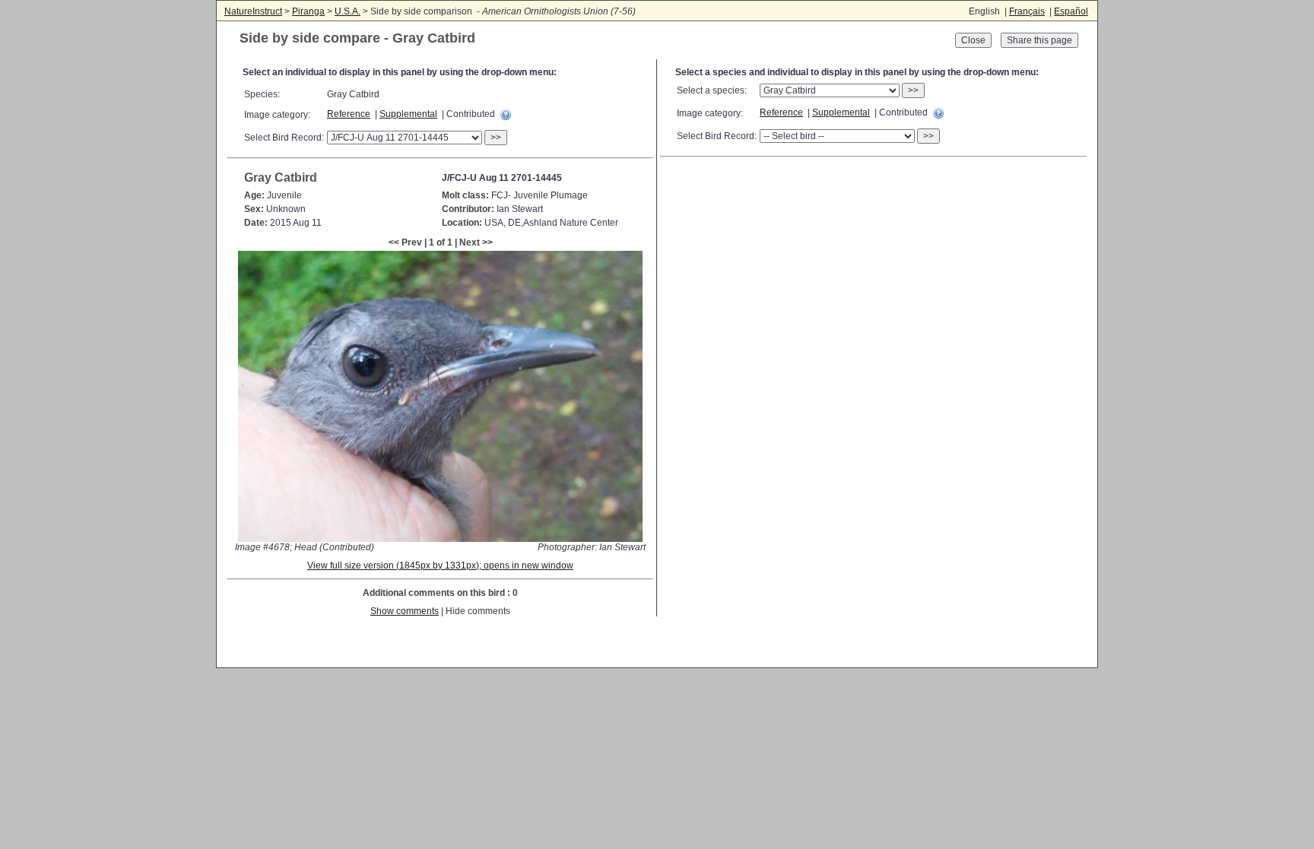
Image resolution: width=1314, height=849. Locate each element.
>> (495, 137)
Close (973, 40)
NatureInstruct (253, 11)
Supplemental (408, 114)
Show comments (404, 611)
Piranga (308, 11)
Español (1071, 11)
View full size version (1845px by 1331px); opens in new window (440, 565)
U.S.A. (347, 11)
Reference (348, 114)
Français (1027, 11)
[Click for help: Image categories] (506, 115)
